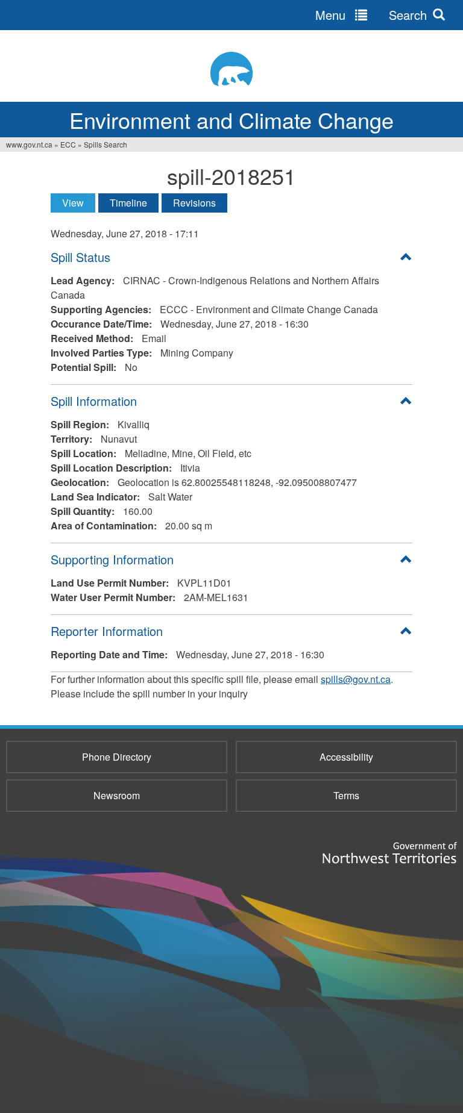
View (78, 203)
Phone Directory (116, 757)
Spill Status (80, 257)
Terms (346, 795)
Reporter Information (107, 631)
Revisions (194, 203)
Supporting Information (112, 559)
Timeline (128, 203)
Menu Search (371, 14)
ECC (68, 144)
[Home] (231, 69)
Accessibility (346, 757)
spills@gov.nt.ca (356, 679)
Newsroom (116, 795)
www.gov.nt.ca (29, 144)
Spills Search (105, 144)
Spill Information (94, 401)
